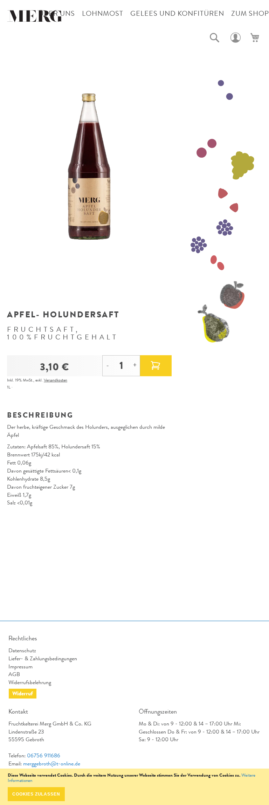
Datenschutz (22, 650)
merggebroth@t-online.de (51, 763)
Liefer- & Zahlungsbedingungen (42, 658)
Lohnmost (102, 13)
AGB (14, 674)
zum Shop (250, 13)
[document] (134, 786)
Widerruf (22, 693)
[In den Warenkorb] (156, 365)
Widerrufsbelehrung (29, 682)
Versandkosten (55, 380)
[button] (214, 37)
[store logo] (35, 18)
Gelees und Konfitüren (177, 13)
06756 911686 (43, 755)
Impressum (20, 666)
